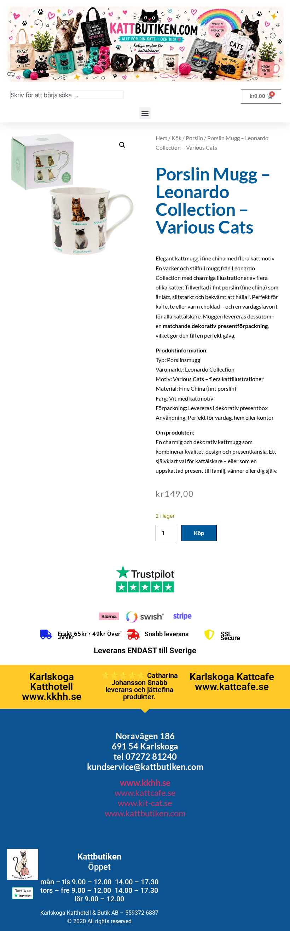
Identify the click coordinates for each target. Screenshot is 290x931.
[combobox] (66, 95)
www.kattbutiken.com (145, 813)
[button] (145, 113)
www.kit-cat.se (145, 803)
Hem (161, 137)
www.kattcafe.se (145, 792)
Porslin (194, 137)
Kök (176, 137)
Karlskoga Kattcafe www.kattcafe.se (232, 681)
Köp (199, 532)
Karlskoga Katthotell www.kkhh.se (51, 686)
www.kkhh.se (145, 782)
